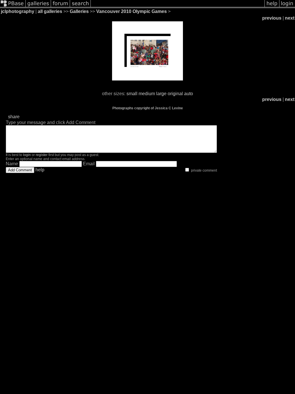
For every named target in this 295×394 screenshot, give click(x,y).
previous (271, 18)
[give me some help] (271, 6)
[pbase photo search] (80, 6)
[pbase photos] (13, 6)
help (39, 169)
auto (188, 93)
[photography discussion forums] (60, 6)
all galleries (50, 11)
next (289, 18)
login (27, 155)
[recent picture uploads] (38, 6)
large (161, 93)
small (131, 93)
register (42, 155)
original (175, 93)
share (14, 116)
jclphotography (17, 11)
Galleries (79, 11)
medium (147, 93)
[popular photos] (177, 6)
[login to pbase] (287, 6)
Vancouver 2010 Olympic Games (131, 11)
